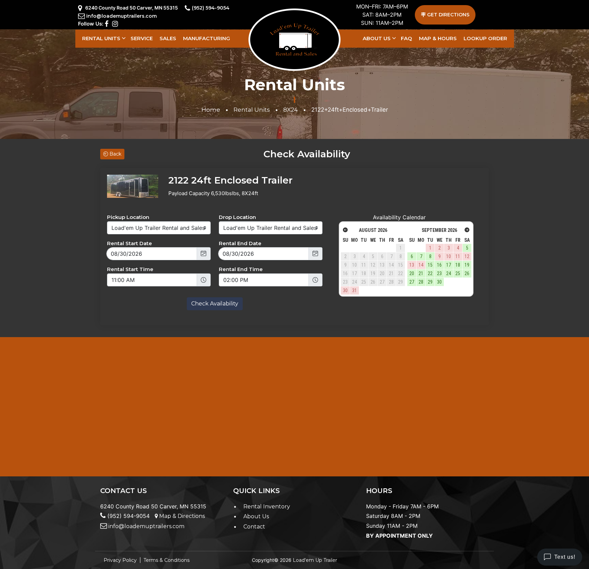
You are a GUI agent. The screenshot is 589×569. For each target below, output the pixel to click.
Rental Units (101, 38)
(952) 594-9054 (210, 8)
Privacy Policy (120, 560)
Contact (254, 526)
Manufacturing (206, 38)
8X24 (290, 109)
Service (142, 38)
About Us (377, 38)
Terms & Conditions (167, 560)
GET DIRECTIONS (447, 15)
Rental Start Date (129, 243)
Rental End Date (240, 243)
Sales (168, 38)
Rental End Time (241, 269)
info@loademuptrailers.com (121, 16)
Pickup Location (128, 217)
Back (114, 154)
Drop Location (237, 217)
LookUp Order (485, 38)
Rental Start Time (130, 269)
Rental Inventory (266, 506)
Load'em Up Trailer (315, 560)
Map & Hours (438, 38)
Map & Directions (181, 516)
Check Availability (214, 303)
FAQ (406, 38)
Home (210, 109)
